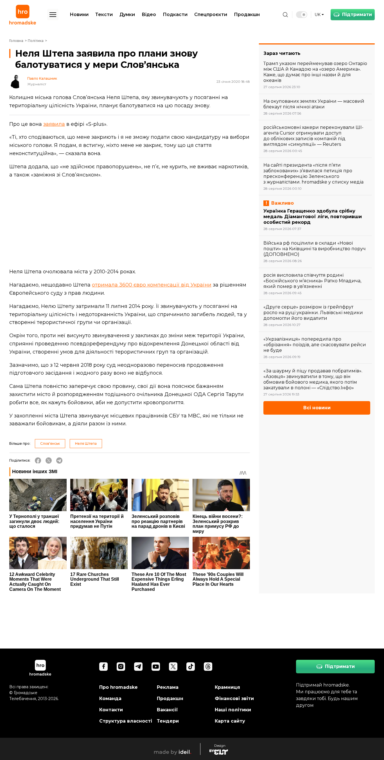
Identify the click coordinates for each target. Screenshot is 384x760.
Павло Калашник (42, 79)
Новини (79, 14)
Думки (127, 14)
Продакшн (247, 14)
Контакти (111, 709)
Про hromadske (118, 687)
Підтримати (357, 14)
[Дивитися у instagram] (121, 666)
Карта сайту (230, 721)
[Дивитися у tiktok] (190, 666)
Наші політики (233, 709)
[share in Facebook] (38, 460)
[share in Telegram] (59, 460)
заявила (54, 124)
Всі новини (317, 407)
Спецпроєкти (210, 14)
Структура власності (125, 721)
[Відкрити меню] (52, 14)
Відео (149, 14)
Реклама (168, 687)
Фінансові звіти (234, 698)
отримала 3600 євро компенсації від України (151, 285)
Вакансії (167, 709)
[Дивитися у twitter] (173, 666)
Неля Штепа (86, 443)
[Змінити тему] (301, 14)
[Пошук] (285, 14)
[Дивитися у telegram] (138, 666)
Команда (110, 698)
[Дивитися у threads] (208, 666)
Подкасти (175, 14)
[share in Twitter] (49, 460)
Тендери (168, 721)
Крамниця (227, 687)
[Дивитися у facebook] (103, 666)
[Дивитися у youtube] (156, 666)
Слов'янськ (50, 443)
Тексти (104, 14)
